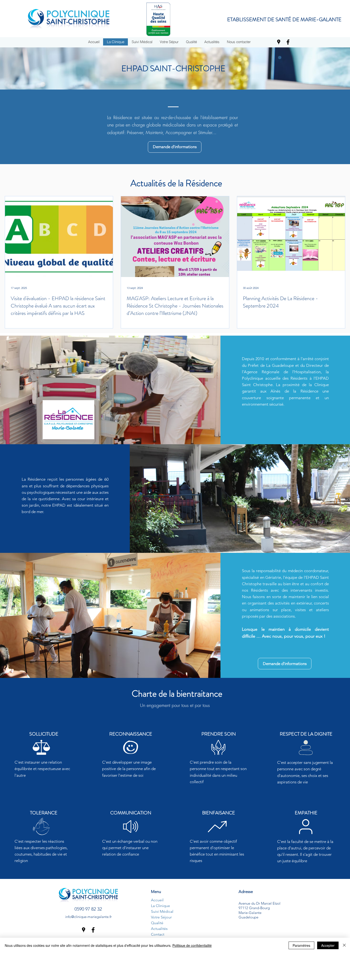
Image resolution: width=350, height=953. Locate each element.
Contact (157, 934)
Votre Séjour (161, 917)
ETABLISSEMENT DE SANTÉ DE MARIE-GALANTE (284, 19)
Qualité (157, 923)
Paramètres (301, 945)
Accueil (157, 900)
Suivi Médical (162, 911)
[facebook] (288, 42)
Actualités (159, 928)
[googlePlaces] (278, 42)
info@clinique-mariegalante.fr (88, 916)
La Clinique (160, 905)
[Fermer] (344, 945)
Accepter (328, 945)
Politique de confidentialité (192, 945)
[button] (238, 41)
